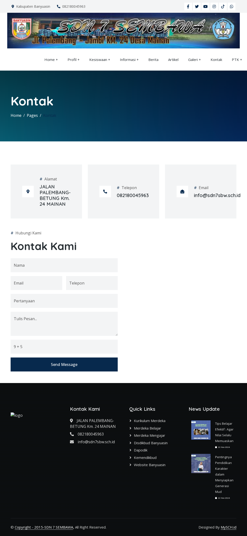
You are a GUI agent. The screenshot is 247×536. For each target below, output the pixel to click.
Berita (153, 59)
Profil (72, 59)
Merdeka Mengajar (149, 435)
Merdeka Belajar (147, 428)
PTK (235, 59)
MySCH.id (228, 527)
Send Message (64, 364)
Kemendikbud (145, 457)
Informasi (128, 59)
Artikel (173, 59)
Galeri (193, 59)
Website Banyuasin (149, 464)
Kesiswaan (98, 59)
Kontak (216, 59)
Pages (32, 115)
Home (49, 59)
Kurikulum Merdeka (149, 420)
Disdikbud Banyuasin (151, 442)
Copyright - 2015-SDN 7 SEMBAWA (44, 527)
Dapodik (140, 450)
